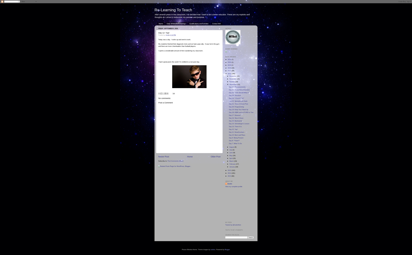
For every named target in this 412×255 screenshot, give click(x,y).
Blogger (227, 249)
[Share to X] (163, 93)
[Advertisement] (238, 204)
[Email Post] (173, 93)
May (231, 155)
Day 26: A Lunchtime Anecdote (239, 90)
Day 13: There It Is (235, 126)
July (231, 150)
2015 (230, 170)
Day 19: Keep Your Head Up (238, 109)
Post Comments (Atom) (175, 161)
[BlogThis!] (161, 93)
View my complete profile (233, 186)
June (231, 152)
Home (161, 24)
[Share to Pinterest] (167, 93)
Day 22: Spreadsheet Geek (238, 101)
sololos (213, 249)
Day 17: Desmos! (235, 115)
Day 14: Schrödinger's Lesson (239, 123)
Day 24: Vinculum (235, 95)
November (233, 79)
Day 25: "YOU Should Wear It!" (239, 92)
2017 (230, 71)
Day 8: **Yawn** (234, 140)
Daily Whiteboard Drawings (176, 24)
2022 (230, 59)
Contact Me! (216, 24)
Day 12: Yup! (233, 129)
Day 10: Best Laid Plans (237, 135)
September (233, 84)
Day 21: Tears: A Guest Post (238, 104)
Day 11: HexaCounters (236, 132)
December (233, 76)
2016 (230, 73)
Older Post (215, 157)
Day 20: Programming (236, 107)
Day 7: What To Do (235, 143)
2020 (230, 62)
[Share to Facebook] (165, 93)
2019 (230, 65)
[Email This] (159, 93)
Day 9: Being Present (236, 138)
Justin (229, 184)
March (231, 161)
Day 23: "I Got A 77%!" (236, 98)
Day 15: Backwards (235, 121)
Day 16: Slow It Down (236, 118)
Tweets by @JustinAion (233, 225)
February (232, 164)
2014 (230, 173)
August (232, 147)
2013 (230, 176)
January (232, 167)
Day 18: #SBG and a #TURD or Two (241, 112)
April (231, 158)
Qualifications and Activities (198, 24)
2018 (230, 68)
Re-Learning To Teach (173, 10)
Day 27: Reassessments (237, 87)
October (232, 82)
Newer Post (163, 157)
